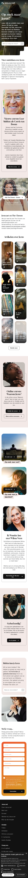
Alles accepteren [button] (8, 875)
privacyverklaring (10, 784)
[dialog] (14, 865)
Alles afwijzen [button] (21, 874)
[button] (14, 872)
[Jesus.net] (8, 3)
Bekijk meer (14, 348)
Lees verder (22, 863)
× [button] (26, 853)
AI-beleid (18, 784)
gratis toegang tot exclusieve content (14, 226)
